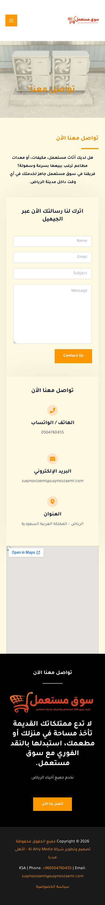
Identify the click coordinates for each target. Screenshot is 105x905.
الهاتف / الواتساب (52, 423)
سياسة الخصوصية (52, 887)
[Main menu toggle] (11, 20)
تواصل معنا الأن (77, 139)
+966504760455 (58, 868)
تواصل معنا (52, 90)
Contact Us (73, 356)
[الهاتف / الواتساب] (52, 410)
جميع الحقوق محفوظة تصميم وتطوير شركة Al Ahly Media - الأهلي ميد (53, 850)
